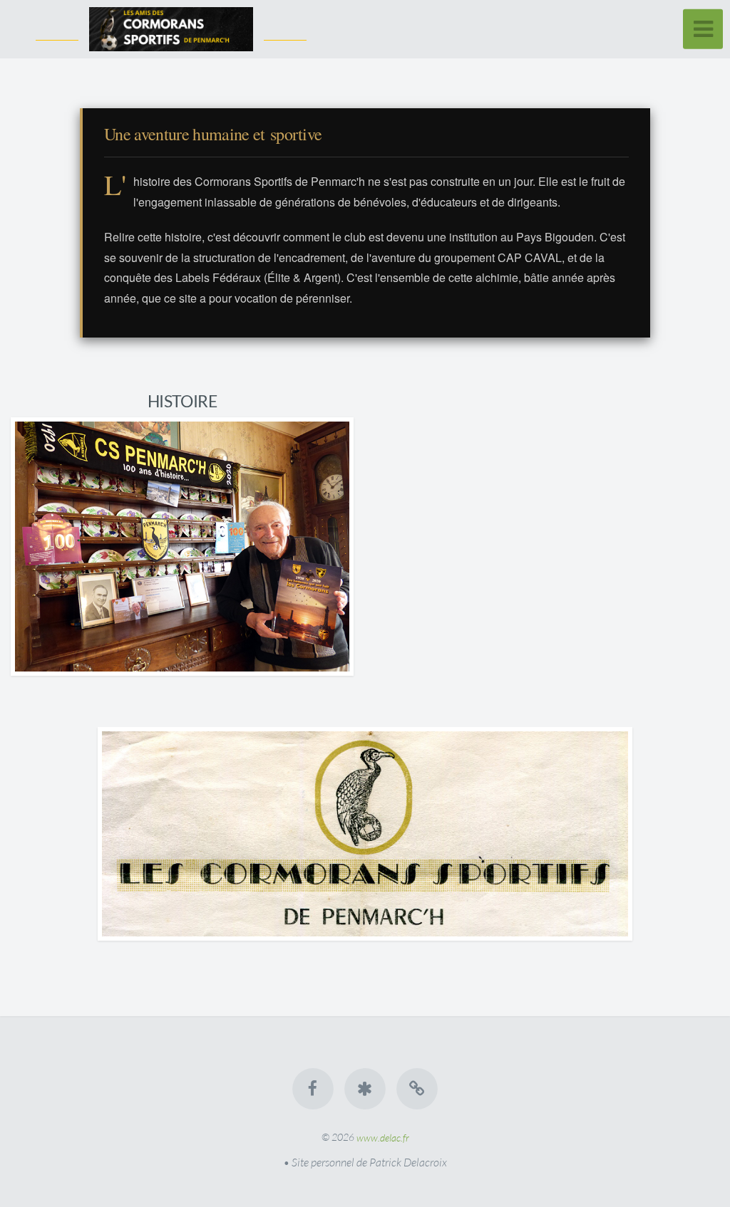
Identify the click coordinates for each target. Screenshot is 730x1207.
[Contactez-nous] (417, 1088)
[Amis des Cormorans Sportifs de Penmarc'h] (365, 1088)
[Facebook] (313, 1088)
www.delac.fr (382, 1137)
